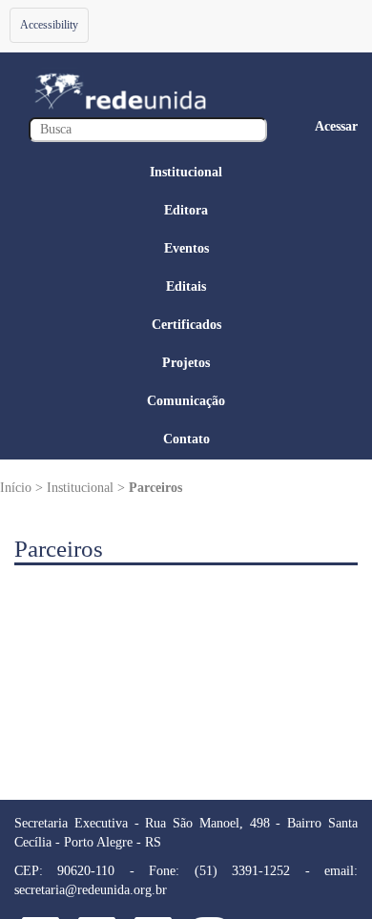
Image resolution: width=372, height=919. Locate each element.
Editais (186, 286)
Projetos (186, 363)
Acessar (336, 126)
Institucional (186, 172)
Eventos (186, 248)
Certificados (186, 324)
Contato (186, 439)
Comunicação (186, 401)
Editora (186, 210)
